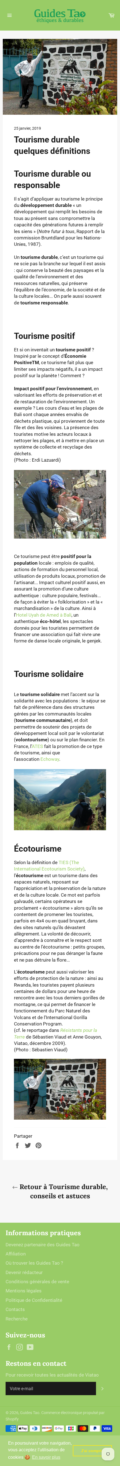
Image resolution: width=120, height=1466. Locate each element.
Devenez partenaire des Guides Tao (43, 1244)
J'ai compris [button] (92, 1451)
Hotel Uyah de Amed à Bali (43, 615)
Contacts (15, 1309)
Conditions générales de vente (37, 1281)
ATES (37, 746)
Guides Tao (29, 1412)
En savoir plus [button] (46, 1457)
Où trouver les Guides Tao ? (34, 1263)
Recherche (17, 1319)
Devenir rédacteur (24, 1272)
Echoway (49, 759)
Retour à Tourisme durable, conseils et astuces (63, 1191)
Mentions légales (24, 1291)
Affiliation (16, 1254)
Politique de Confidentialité (34, 1300)
